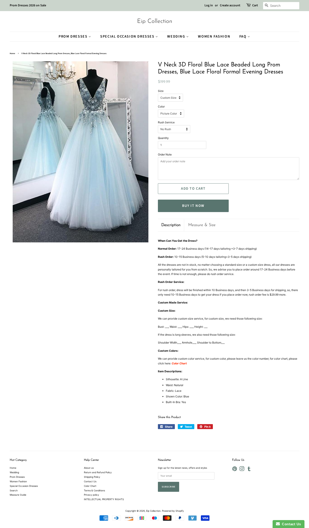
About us (89, 467)
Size (161, 91)
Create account (230, 5)
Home (12, 53)
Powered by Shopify (173, 510)
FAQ (243, 36)
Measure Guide (18, 494)
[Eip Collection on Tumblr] (249, 469)
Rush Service (166, 122)
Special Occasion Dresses (127, 36)
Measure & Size (202, 225)
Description (171, 225)
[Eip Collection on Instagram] (241, 469)
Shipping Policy (92, 476)
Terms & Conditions (94, 490)
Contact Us (90, 481)
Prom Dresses (73, 36)
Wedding (176, 36)
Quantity (163, 138)
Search (14, 490)
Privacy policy (91, 494)
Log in (208, 5)
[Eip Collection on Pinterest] (234, 469)
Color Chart (90, 486)
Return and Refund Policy (98, 472)
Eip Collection (154, 21)
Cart (255, 5)
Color (161, 106)
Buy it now (193, 205)
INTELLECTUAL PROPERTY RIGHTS (104, 499)
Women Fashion (214, 36)
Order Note (165, 154)
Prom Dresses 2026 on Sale (28, 5)
